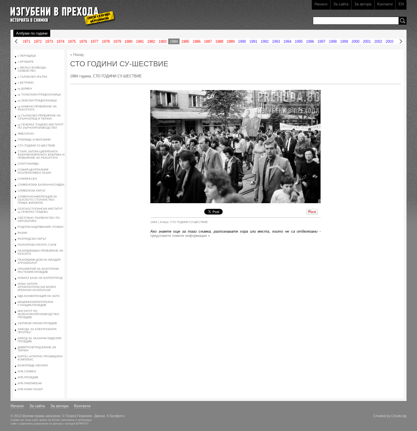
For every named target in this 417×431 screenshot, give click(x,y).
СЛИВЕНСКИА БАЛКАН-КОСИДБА (41, 184)
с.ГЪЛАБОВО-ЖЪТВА (32, 76)
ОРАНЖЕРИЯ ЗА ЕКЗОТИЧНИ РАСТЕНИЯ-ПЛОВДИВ (38, 270)
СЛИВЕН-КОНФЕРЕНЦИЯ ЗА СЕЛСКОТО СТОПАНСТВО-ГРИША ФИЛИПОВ (37, 199)
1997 (321, 41)
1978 (106, 41)
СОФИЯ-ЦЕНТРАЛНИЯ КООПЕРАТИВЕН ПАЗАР (34, 171)
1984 (174, 41)
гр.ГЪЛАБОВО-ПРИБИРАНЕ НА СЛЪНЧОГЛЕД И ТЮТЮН (39, 117)
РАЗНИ (22, 232)
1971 (26, 41)
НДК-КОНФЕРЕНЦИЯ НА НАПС (39, 296)
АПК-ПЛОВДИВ (28, 377)
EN (401, 4)
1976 (83, 41)
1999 (344, 41)
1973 (49, 41)
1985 (185, 41)
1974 (60, 41)
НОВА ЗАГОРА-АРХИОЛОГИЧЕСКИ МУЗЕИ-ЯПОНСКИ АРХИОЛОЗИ (37, 287)
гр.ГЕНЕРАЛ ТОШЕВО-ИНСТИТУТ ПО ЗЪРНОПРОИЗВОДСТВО (41, 126)
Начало (321, 4)
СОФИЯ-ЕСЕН (27, 178)
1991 (253, 41)
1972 (38, 41)
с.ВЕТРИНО (26, 82)
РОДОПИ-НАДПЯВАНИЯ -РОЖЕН (40, 226)
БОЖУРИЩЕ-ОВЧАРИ (33, 365)
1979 (117, 41)
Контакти (385, 4)
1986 (197, 41)
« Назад (77, 54)
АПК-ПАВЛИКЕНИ (30, 383)
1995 (299, 41)
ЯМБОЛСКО (26, 133)
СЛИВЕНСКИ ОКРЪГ (32, 190)
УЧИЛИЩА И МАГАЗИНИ (34, 139)
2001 (367, 41)
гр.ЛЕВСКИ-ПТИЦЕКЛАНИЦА (37, 100)
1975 (72, 41)
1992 (265, 41)
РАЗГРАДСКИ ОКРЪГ (32, 238)
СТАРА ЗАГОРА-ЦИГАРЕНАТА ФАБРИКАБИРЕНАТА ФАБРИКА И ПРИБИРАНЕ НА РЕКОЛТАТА (41, 154)
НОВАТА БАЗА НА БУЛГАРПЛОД (40, 277)
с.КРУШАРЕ (26, 61)
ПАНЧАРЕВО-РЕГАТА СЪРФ (37, 244)
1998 (333, 41)
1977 (94, 41)
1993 (276, 41)
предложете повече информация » (180, 235)
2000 (355, 41)
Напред (401, 41)
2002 (378, 41)
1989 (231, 41)
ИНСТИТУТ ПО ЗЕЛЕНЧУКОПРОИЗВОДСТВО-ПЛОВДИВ (39, 314)
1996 (310, 41)
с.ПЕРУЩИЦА (27, 55)
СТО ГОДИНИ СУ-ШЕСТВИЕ (36, 145)
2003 (389, 41)
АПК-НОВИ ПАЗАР (30, 389)
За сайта (340, 4)
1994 (287, 41)
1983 (163, 41)
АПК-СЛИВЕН (27, 371)
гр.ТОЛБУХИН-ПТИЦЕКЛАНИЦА (39, 94)
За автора (362, 4)
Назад (16, 41)
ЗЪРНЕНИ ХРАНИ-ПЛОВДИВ (37, 323)
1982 (151, 41)
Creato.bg (399, 416)
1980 (128, 41)
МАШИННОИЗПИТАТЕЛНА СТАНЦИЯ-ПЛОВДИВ (35, 303)
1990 (242, 41)
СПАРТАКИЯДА (28, 163)
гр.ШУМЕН (25, 88)
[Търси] (403, 21)
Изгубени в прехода (60, 12)
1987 (208, 41)
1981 (140, 41)
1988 (219, 41)
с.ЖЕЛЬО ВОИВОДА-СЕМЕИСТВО (32, 69)
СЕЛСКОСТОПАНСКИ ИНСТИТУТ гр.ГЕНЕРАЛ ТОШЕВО (40, 210)
